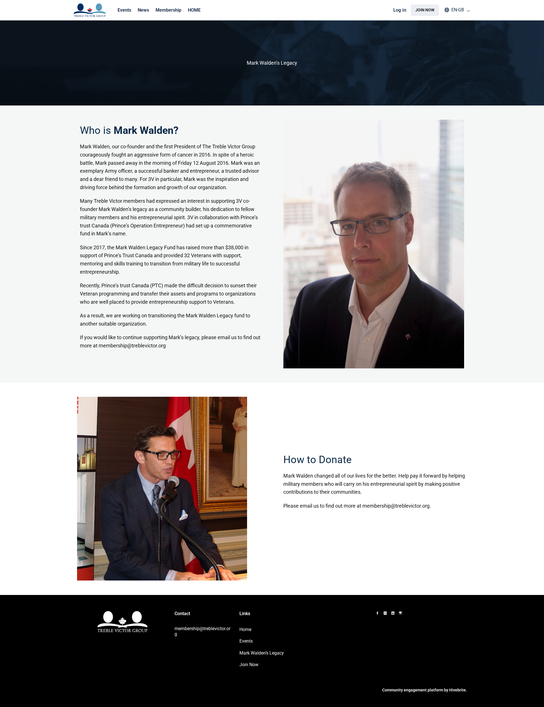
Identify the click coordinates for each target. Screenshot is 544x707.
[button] (454, 10)
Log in (399, 10)
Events (246, 641)
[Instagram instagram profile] (400, 613)
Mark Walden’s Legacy (261, 653)
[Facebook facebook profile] (377, 613)
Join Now (248, 664)
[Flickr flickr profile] (385, 613)
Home (245, 629)
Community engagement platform (412, 690)
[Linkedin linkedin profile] (392, 613)
